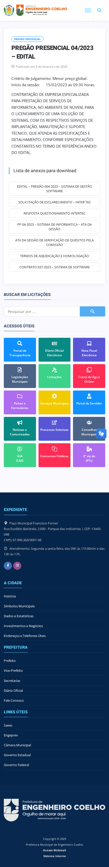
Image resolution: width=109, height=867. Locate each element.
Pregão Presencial (27, 39)
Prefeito (10, 660)
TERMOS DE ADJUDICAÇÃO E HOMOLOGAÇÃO (54, 256)
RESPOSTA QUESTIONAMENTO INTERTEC (54, 213)
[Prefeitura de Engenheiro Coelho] (35, 10)
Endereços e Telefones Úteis (25, 635)
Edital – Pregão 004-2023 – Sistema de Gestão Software (54, 188)
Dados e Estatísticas (18, 616)
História (10, 596)
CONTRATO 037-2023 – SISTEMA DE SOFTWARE (55, 267)
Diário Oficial (13, 690)
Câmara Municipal (17, 745)
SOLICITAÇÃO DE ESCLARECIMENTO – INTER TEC (54, 202)
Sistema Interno (54, 856)
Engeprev (11, 735)
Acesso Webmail (54, 850)
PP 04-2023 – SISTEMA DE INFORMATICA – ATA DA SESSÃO (54, 226)
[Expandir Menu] (88, 10)
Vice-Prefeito (13, 670)
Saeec (8, 725)
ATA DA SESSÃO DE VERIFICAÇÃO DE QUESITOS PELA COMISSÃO (54, 242)
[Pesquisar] (99, 10)
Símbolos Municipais (19, 606)
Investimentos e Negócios (23, 626)
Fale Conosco (14, 700)
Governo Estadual (17, 755)
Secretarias (12, 680)
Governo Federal (16, 765)
